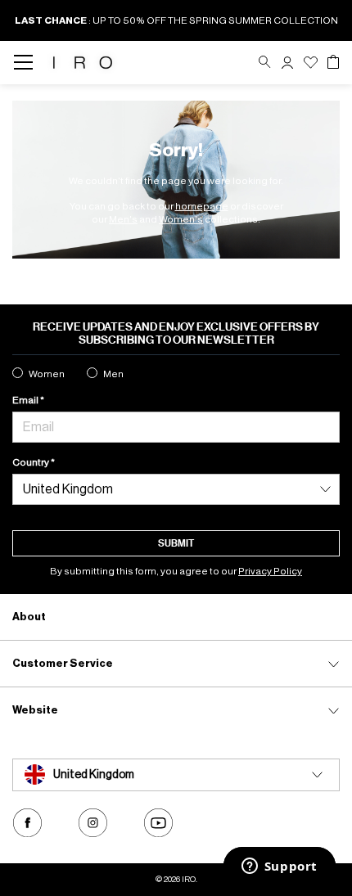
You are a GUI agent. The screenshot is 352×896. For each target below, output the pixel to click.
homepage (201, 206)
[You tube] (158, 823)
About (29, 616)
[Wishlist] (310, 63)
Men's (123, 219)
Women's (181, 219)
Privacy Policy (270, 571)
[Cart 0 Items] (333, 62)
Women (47, 374)
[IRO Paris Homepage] (82, 62)
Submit (176, 543)
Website (35, 710)
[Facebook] (27, 823)
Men (113, 374)
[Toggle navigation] (28, 62)
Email (26, 400)
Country (31, 462)
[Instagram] (93, 823)
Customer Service (62, 663)
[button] (287, 63)
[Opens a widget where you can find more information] (279, 867)
